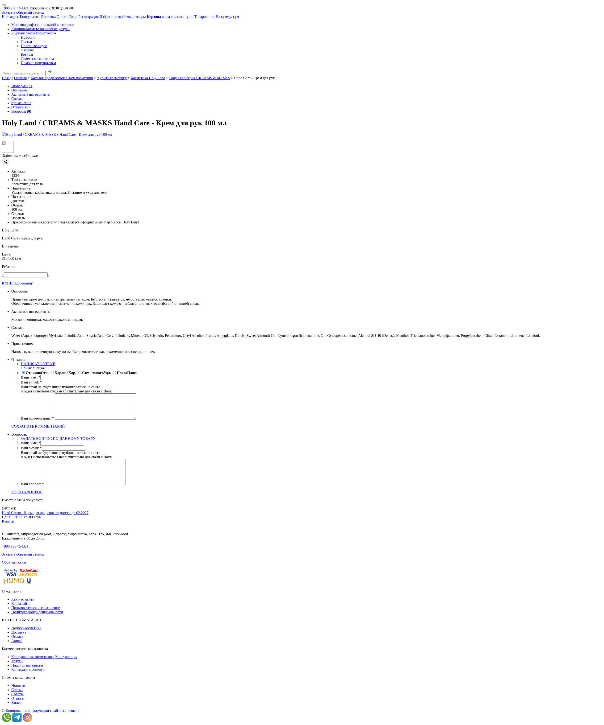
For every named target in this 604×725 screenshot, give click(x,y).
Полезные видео (34, 46)
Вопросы (21, 111)
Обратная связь (14, 562)
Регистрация (88, 17)
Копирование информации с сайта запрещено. (43, 711)
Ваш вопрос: (31, 484)
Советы (17, 694)
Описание (19, 90)
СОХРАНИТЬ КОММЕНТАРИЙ (38, 426)
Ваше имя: (29, 377)
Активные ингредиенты (30, 94)
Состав (17, 99)
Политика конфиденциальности (37, 612)
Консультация (66, 657)
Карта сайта (20, 603)
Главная (20, 78)
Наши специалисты (27, 665)
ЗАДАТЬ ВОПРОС (26, 492)
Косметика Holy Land (148, 78)
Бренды (27, 54)
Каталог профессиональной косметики (62, 78)
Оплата (62, 17)
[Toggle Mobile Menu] (4, 5)
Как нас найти (22, 599)
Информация (21, 86)
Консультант (30, 17)
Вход (73, 17)
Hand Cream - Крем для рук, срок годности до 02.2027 (45, 513)
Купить (8, 521)
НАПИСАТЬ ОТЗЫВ (38, 364)
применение (21, 103)
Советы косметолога (37, 59)
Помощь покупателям (38, 63)
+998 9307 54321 (15, 8)
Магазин (42, 25)
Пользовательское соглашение (35, 608)
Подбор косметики (26, 628)
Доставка (48, 17)
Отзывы (27, 50)
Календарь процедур (28, 669)
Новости (28, 37)
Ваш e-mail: (30, 382)
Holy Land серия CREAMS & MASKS (199, 78)
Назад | (7, 78)
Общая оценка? (33, 368)
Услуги (17, 661)
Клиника (40, 29)
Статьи (26, 42)
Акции (16, 641)
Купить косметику (112, 78)
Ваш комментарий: (36, 418)
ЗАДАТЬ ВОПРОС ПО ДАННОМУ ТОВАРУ (58, 439)
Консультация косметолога (32, 657)
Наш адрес (10, 17)
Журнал (33, 33)
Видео (16, 702)
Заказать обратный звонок (23, 12)
